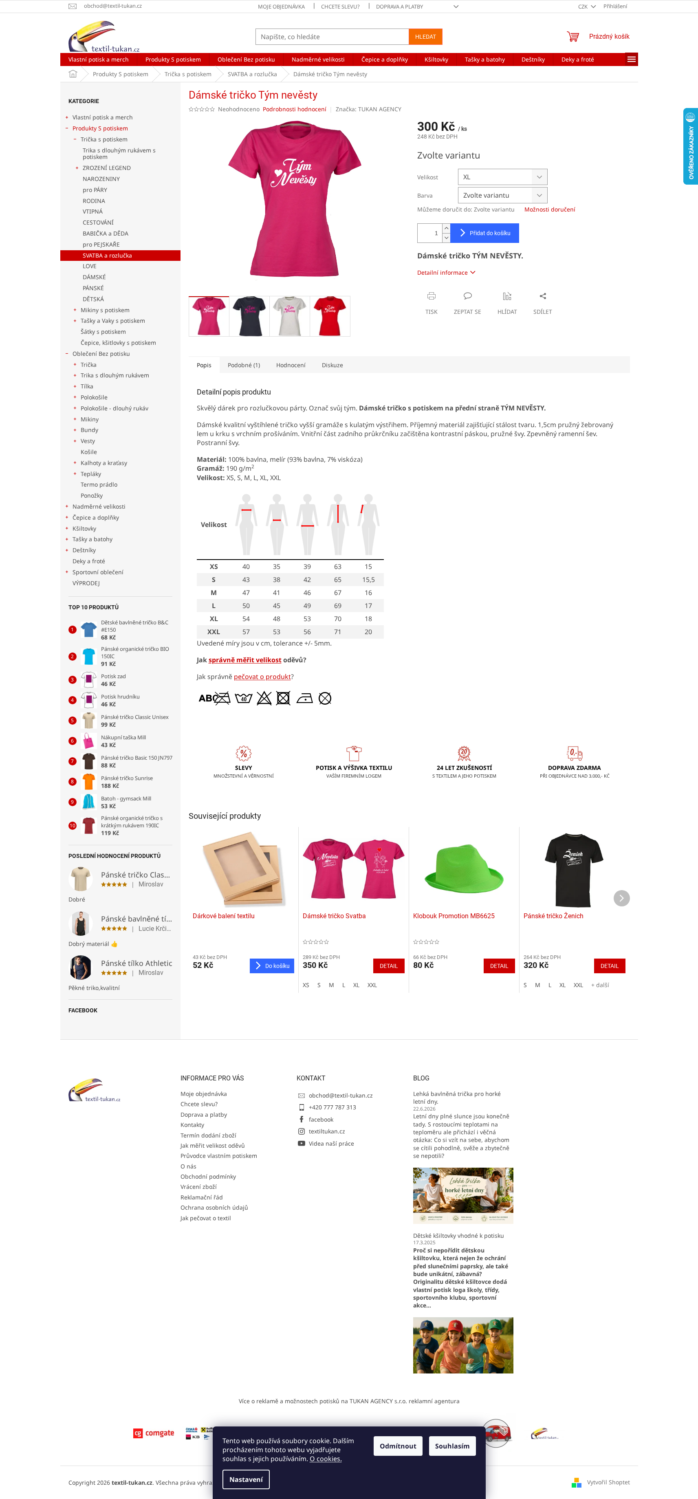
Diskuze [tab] (332, 365)
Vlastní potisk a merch (103, 117)
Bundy (89, 430)
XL (356, 985)
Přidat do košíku (490, 233)
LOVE (90, 266)
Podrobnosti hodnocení (294, 109)
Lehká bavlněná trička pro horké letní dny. (457, 1097)
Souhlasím (452, 1446)
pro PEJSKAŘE (101, 244)
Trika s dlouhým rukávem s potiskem (119, 153)
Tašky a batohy (92, 539)
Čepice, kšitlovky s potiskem (118, 342)
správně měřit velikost (245, 659)
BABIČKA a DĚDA (105, 233)
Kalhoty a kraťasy (104, 463)
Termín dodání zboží (208, 1135)
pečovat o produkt (262, 676)
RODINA (94, 201)
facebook (321, 1119)
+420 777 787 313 (332, 1107)
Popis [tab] (204, 365)
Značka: (368, 109)
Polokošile (94, 397)
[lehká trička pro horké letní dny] (463, 1195)
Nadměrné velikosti (99, 506)
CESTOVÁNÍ (98, 222)
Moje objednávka (281, 6)
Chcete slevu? (340, 6)
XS (306, 985)
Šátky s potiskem (103, 331)
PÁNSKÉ (93, 288)
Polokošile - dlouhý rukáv (114, 408)
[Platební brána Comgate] (153, 1433)
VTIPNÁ (93, 211)
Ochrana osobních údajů (214, 1207)
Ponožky (92, 495)
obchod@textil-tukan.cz (341, 1095)
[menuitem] (98, 59)
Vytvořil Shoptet (608, 1482)
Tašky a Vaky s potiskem (113, 320)
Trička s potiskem (104, 139)
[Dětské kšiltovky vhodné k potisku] (463, 1345)
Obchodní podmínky (208, 1176)
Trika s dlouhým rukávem (115, 375)
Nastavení (246, 1479)
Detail (389, 966)
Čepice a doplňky (96, 517)
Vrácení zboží (199, 1186)
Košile (89, 452)
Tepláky (91, 474)
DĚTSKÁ (93, 299)
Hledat (425, 36)
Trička (89, 364)
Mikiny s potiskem (105, 310)
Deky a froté (89, 561)
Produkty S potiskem (100, 128)
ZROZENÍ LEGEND (107, 168)
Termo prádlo (99, 484)
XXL (372, 985)
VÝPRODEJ (86, 583)
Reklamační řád (202, 1197)
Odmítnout (398, 1446)
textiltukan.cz (327, 1131)
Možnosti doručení (549, 209)
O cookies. (326, 1458)
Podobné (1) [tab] (244, 365)
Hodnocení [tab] (291, 365)
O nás (188, 1166)
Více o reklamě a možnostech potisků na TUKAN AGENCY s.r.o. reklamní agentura (349, 1401)
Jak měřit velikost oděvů (213, 1145)
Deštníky (84, 550)
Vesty (88, 441)
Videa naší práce (331, 1143)
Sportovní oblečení (98, 572)
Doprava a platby (399, 6)
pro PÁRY (95, 190)
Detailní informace (442, 272)
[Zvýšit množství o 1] (446, 228)
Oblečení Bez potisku (101, 353)
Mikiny (90, 419)
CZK (583, 6)
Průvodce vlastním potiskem (219, 1156)
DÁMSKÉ (94, 277)
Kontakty (192, 1125)
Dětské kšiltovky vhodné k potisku (458, 1235)
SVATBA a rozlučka (107, 255)
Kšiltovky (84, 528)
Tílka (87, 386)
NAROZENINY (101, 179)
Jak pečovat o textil (206, 1218)
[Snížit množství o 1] (446, 237)
